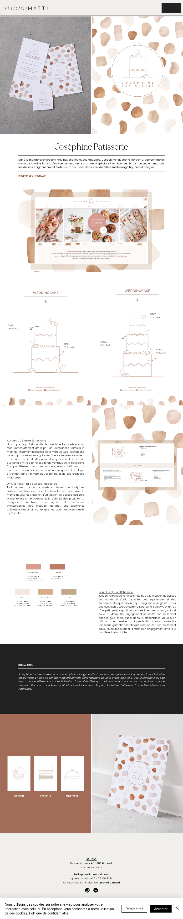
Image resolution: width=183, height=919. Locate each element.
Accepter (161, 908)
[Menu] (171, 8)
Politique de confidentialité (48, 913)
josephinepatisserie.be (32, 176)
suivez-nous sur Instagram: (91, 882)
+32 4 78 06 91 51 (101, 878)
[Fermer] (177, 908)
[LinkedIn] (95, 890)
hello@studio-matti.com (91, 874)
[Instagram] (87, 890)
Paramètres (134, 908)
